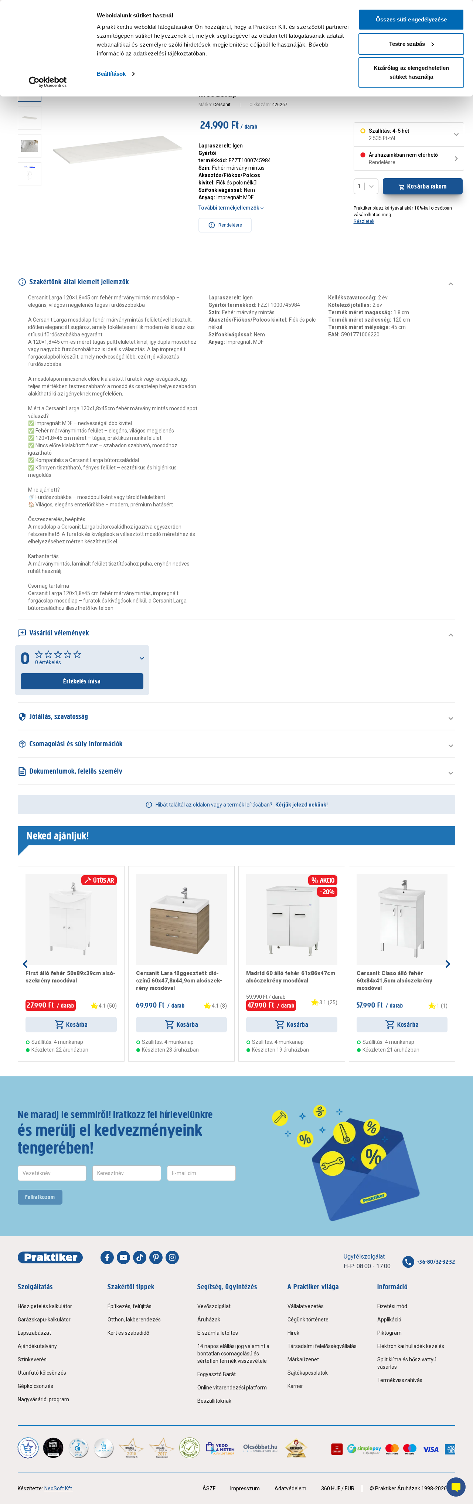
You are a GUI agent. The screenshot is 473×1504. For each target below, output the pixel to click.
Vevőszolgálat (214, 1306)
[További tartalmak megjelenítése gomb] (31, 225)
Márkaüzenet (303, 1359)
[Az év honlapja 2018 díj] (78, 1447)
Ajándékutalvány (37, 1346)
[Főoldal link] (50, 1257)
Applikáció (389, 1320)
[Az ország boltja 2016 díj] (131, 1447)
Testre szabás (407, 44)
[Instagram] (172, 1257)
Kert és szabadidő (128, 1333)
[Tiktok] (139, 1257)
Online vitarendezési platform (232, 1388)
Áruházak (208, 1320)
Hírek (293, 1333)
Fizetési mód (392, 1306)
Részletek (364, 221)
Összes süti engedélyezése (411, 19)
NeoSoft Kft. (58, 1488)
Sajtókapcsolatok (307, 1373)
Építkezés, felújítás (130, 1306)
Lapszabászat (34, 1333)
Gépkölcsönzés (35, 1386)
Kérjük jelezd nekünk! (301, 805)
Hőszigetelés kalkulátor (45, 1306)
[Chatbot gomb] (456, 1487)
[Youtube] (123, 1257)
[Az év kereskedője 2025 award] (296, 1447)
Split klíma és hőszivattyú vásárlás (406, 1363)
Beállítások (111, 74)
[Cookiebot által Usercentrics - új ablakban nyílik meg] (48, 82)
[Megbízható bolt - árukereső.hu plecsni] (189, 1447)
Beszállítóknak (214, 1401)
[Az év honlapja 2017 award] (162, 1447)
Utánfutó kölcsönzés (42, 1373)
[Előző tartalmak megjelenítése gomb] (25, 964)
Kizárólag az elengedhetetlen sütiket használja (411, 72)
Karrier (295, 1386)
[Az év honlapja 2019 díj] (103, 1447)
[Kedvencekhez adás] (28, 876)
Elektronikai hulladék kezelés (410, 1346)
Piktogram (389, 1333)
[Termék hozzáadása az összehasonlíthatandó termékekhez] (38, 876)
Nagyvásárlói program (43, 1399)
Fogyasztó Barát (216, 1374)
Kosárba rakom (427, 186)
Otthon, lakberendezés (134, 1320)
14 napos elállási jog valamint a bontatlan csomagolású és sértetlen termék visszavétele (233, 1353)
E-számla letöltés (217, 1333)
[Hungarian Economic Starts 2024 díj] (28, 1447)
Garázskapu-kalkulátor (44, 1320)
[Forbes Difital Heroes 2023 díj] (53, 1447)
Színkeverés (32, 1359)
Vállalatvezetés (305, 1306)
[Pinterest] (156, 1257)
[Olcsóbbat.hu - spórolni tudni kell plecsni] (261, 1447)
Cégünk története (308, 1320)
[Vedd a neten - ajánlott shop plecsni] (220, 1447)
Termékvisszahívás (399, 1380)
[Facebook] (107, 1257)
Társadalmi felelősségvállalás (322, 1346)
